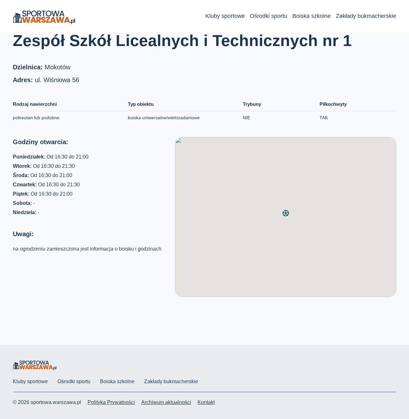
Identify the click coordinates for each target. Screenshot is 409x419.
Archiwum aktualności (166, 402)
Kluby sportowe (225, 16)
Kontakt (206, 402)
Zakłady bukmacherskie (366, 16)
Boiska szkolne (311, 16)
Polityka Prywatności (111, 402)
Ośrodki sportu (268, 16)
